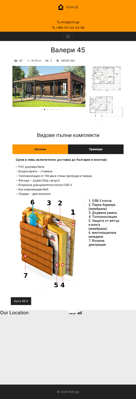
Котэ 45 (20, 301)
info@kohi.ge (70, 22)
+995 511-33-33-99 (70, 27)
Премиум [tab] (95, 149)
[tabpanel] (68, 225)
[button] (41, 109)
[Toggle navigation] (68, 36)
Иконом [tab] (40, 149)
